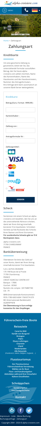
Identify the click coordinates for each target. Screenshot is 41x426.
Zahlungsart (22, 419)
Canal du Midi (20, 331)
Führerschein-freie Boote (20, 320)
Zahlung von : (12, 126)
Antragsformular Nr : (16, 136)
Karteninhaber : (13, 116)
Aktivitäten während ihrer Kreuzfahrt (20, 374)
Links (13, 416)
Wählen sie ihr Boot (20, 369)
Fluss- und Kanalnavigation (20, 371)
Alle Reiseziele (20, 352)
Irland (20, 346)
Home (6, 40)
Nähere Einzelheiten (20, 376)
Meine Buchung (23, 416)
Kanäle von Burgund (20, 333)
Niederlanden (20, 348)
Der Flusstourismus (20, 364)
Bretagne (20, 336)
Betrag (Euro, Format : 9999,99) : (19, 104)
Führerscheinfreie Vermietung (21, 366)
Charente (20, 343)
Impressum (5, 416)
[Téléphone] (26, 10)
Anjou (20, 338)
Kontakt (20, 397)
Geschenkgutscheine (20, 390)
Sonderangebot (20, 388)
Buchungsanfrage (7, 419)
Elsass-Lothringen (20, 341)
